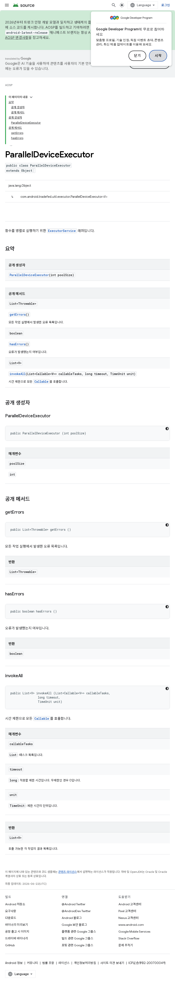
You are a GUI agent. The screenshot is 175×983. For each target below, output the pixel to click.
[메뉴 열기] (7, 5)
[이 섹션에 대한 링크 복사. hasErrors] (28, 594)
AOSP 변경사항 (16, 38)
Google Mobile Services (134, 931)
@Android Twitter (73, 904)
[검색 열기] (113, 5)
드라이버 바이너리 (16, 938)
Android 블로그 (72, 918)
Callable (41, 381)
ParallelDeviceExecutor (29, 275)
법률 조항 (48, 963)
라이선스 (64, 963)
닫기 (137, 56)
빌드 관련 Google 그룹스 (77, 938)
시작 (158, 56)
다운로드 (10, 918)
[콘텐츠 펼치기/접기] (31, 97)
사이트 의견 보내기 (112, 963)
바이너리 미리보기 (16, 925)
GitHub (10, 945)
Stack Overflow (128, 938)
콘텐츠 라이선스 (67, 872)
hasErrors (17, 344)
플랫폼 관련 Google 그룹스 (79, 931)
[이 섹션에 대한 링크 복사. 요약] (19, 249)
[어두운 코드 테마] (167, 428)
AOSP (8, 85)
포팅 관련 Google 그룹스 (77, 945)
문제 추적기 (125, 945)
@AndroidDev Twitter (76, 911)
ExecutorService (62, 231)
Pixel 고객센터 (127, 911)
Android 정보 (14, 963)
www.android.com (131, 925)
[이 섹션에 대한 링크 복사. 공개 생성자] (34, 403)
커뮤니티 (32, 963)
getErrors (18, 314)
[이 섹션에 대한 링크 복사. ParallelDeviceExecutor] (55, 416)
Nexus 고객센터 (128, 918)
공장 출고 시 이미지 (17, 931)
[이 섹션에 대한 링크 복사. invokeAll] (27, 676)
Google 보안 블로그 (74, 925)
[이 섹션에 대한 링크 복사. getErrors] (28, 512)
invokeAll (18, 374)
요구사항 (10, 911)
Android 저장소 (15, 904)
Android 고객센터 (129, 904)
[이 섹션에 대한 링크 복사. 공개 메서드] (34, 499)
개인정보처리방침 (85, 963)
